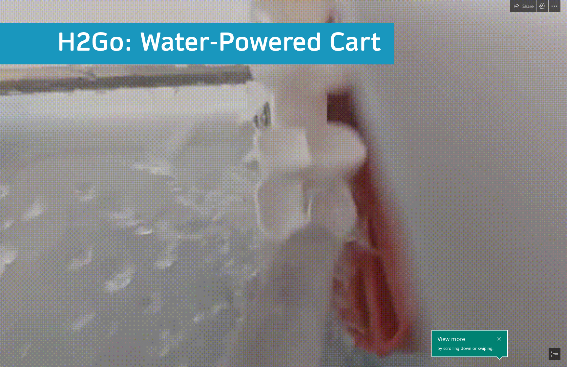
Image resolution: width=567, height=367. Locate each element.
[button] (523, 6)
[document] (283, 183)
